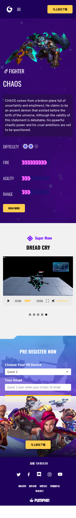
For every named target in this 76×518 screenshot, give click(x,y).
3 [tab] (38, 315)
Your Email (13, 380)
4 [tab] (42, 315)
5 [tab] (46, 315)
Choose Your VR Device (23, 365)
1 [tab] (30, 315)
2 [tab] (34, 315)
